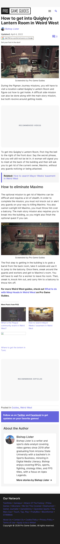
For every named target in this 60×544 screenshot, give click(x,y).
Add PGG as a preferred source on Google (19, 38)
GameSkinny (26, 509)
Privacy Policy (46, 519)
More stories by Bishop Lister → (34, 480)
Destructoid (48, 506)
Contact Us (18, 519)
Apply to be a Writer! (26, 522)
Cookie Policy (32, 519)
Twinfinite (7, 503)
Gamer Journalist (10, 509)
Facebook (35, 415)
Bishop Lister (12, 28)
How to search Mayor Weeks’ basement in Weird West (29, 177)
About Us (7, 519)
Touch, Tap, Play (21, 512)
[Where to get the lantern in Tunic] (13, 339)
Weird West (26, 407)
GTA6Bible (8, 515)
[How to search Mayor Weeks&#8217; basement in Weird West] (41, 314)
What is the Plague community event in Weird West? (13, 325)
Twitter (21, 415)
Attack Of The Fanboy (34, 503)
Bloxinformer (47, 512)
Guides (15, 407)
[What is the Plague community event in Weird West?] (13, 314)
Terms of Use (9, 522)
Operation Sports (41, 509)
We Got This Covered (31, 506)
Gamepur (18, 503)
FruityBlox (35, 512)
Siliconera (15, 506)
